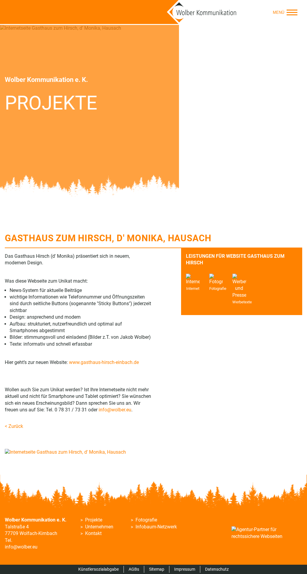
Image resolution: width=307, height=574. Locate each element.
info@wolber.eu (115, 410)
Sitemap (156, 569)
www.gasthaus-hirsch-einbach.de (104, 362)
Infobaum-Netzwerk (156, 527)
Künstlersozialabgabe (98, 569)
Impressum (184, 569)
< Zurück (14, 426)
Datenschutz (217, 569)
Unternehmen (99, 527)
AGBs (134, 569)
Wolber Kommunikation (202, 12)
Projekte (93, 520)
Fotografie (146, 520)
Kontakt (93, 533)
